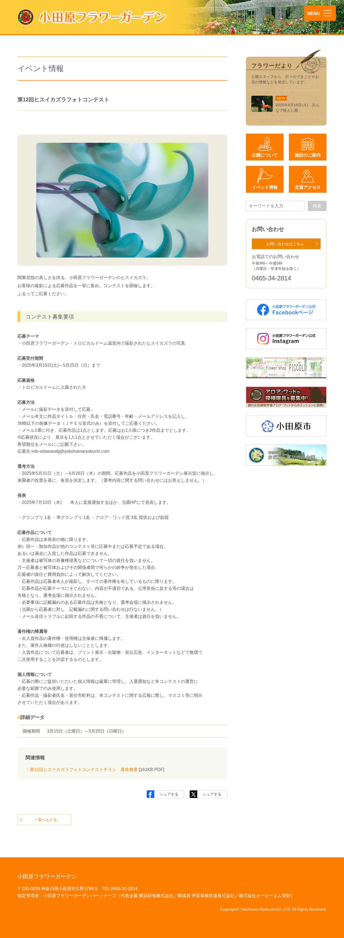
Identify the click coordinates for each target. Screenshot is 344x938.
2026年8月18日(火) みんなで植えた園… (297, 107)
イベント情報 (265, 187)
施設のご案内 (308, 155)
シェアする (169, 794)
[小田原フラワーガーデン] (91, 17)
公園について (265, 155)
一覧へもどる (45, 820)
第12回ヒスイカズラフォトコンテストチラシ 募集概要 (84, 769)
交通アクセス (308, 187)
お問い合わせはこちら (285, 244)
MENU (313, 13)
